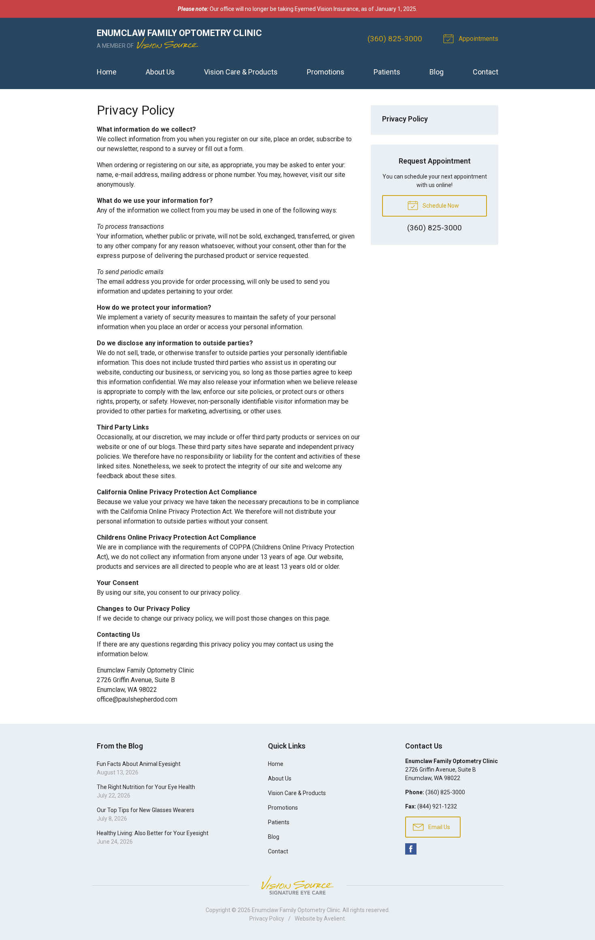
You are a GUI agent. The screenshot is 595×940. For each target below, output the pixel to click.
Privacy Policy (405, 119)
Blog (436, 72)
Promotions (325, 72)
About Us (160, 72)
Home (107, 72)
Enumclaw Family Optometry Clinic (296, 910)
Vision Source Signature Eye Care (297, 885)
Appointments (477, 39)
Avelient (334, 918)
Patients (387, 72)
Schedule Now (440, 205)
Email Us (438, 827)
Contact (485, 72)
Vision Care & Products (241, 72)
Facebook (410, 849)
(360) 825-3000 (395, 38)
